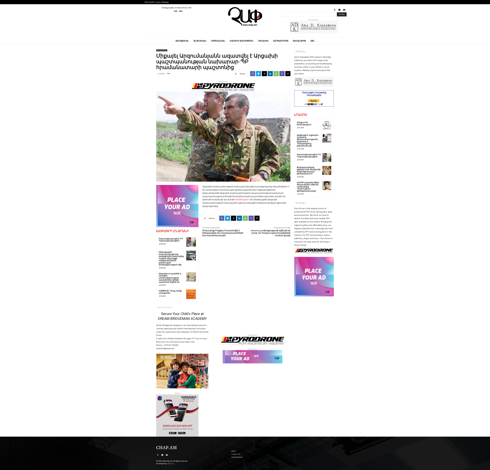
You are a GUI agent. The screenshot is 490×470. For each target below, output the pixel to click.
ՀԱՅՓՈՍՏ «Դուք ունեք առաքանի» (170, 292)
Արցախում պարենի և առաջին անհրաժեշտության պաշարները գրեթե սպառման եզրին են (170, 277)
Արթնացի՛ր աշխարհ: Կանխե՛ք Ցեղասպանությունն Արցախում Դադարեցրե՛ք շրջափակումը (308, 140)
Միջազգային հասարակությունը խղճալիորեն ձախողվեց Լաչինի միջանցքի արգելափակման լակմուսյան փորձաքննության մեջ (171, 258)
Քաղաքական (162, 50)
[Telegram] (339, 10)
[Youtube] (344, 10)
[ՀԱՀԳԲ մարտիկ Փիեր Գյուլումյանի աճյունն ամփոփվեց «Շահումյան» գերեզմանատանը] (326, 185)
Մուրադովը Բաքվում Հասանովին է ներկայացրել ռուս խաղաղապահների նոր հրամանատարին (222, 233)
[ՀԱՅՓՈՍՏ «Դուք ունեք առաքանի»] (191, 294)
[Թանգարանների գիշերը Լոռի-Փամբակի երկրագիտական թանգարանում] (326, 170)
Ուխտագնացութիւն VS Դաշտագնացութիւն (171, 240)
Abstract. (170, 463)
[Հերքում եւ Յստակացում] (326, 125)
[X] (264, 73)
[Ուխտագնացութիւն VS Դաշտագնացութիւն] (191, 242)
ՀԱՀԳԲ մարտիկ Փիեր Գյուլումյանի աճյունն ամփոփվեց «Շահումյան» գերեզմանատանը (308, 186)
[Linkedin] (270, 73)
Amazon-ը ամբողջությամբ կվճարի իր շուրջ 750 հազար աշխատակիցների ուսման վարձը (270, 233)
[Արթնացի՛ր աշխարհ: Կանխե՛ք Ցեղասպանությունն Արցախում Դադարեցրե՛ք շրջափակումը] (326, 138)
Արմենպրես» (242, 199)
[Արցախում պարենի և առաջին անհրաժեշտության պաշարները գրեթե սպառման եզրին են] (191, 277)
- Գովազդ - (300, 51)
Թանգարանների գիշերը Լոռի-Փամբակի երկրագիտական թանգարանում (309, 170)
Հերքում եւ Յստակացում (304, 123)
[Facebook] (334, 10)
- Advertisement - (164, 307)
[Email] (287, 73)
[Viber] (282, 73)
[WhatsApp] (276, 73)
